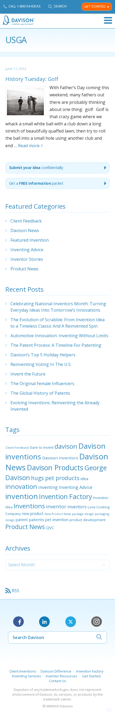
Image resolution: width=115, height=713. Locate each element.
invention (21, 496)
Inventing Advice (26, 250)
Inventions (29, 505)
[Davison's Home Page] (19, 20)
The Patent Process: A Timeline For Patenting (55, 345)
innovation (21, 486)
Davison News (24, 230)
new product (33, 513)
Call (25, 6)
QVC (50, 527)
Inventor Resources (61, 676)
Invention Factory (65, 496)
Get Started (95, 6)
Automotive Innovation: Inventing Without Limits (59, 336)
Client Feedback (26, 221)
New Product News (58, 514)
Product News (24, 269)
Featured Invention (29, 240)
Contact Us (57, 680)
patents (36, 519)
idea (84, 478)
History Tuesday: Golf (31, 79)
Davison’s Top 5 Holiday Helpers (42, 355)
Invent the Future (27, 374)
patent (22, 519)
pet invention (56, 519)
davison (66, 446)
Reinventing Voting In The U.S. (40, 364)
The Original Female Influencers (42, 383)
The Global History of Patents (40, 393)
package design (83, 514)
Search (60, 6)
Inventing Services (26, 676)
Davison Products (55, 467)
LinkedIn (44, 621)
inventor (56, 506)
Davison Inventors (60, 457)
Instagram (96, 621)
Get (36, 183)
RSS (15, 591)
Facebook (18, 621)
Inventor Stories (26, 259)
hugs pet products (55, 478)
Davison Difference (56, 671)
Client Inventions (22, 671)
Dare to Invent (41, 447)
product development (87, 519)
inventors (77, 507)
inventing (48, 487)
